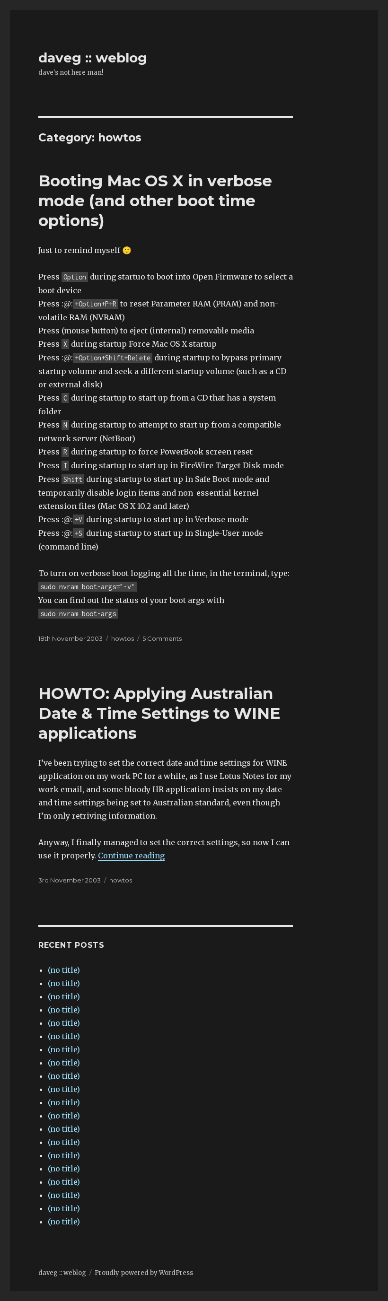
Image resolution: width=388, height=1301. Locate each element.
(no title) (64, 970)
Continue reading (131, 855)
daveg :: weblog (92, 58)
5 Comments (162, 638)
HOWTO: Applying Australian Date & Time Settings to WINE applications (159, 713)
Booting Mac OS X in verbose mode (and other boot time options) (155, 200)
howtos (122, 638)
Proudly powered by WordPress (144, 1273)
